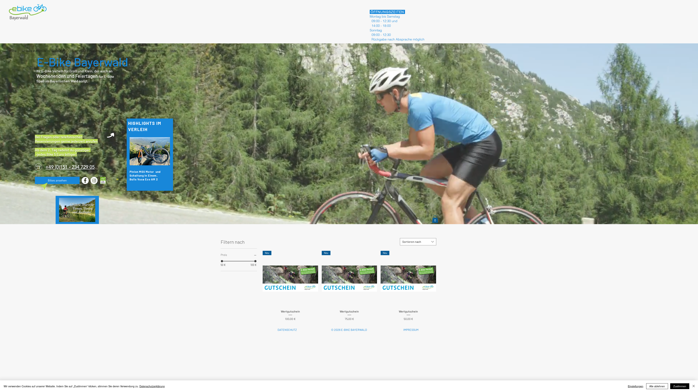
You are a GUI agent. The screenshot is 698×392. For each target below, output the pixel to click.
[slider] (222, 261)
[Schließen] (693, 386)
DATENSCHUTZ (287, 329)
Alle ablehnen (657, 386)
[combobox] (418, 241)
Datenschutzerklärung (152, 386)
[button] (435, 219)
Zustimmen (679, 386)
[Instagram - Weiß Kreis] (94, 180)
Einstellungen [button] (635, 386)
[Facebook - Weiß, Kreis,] (85, 180)
